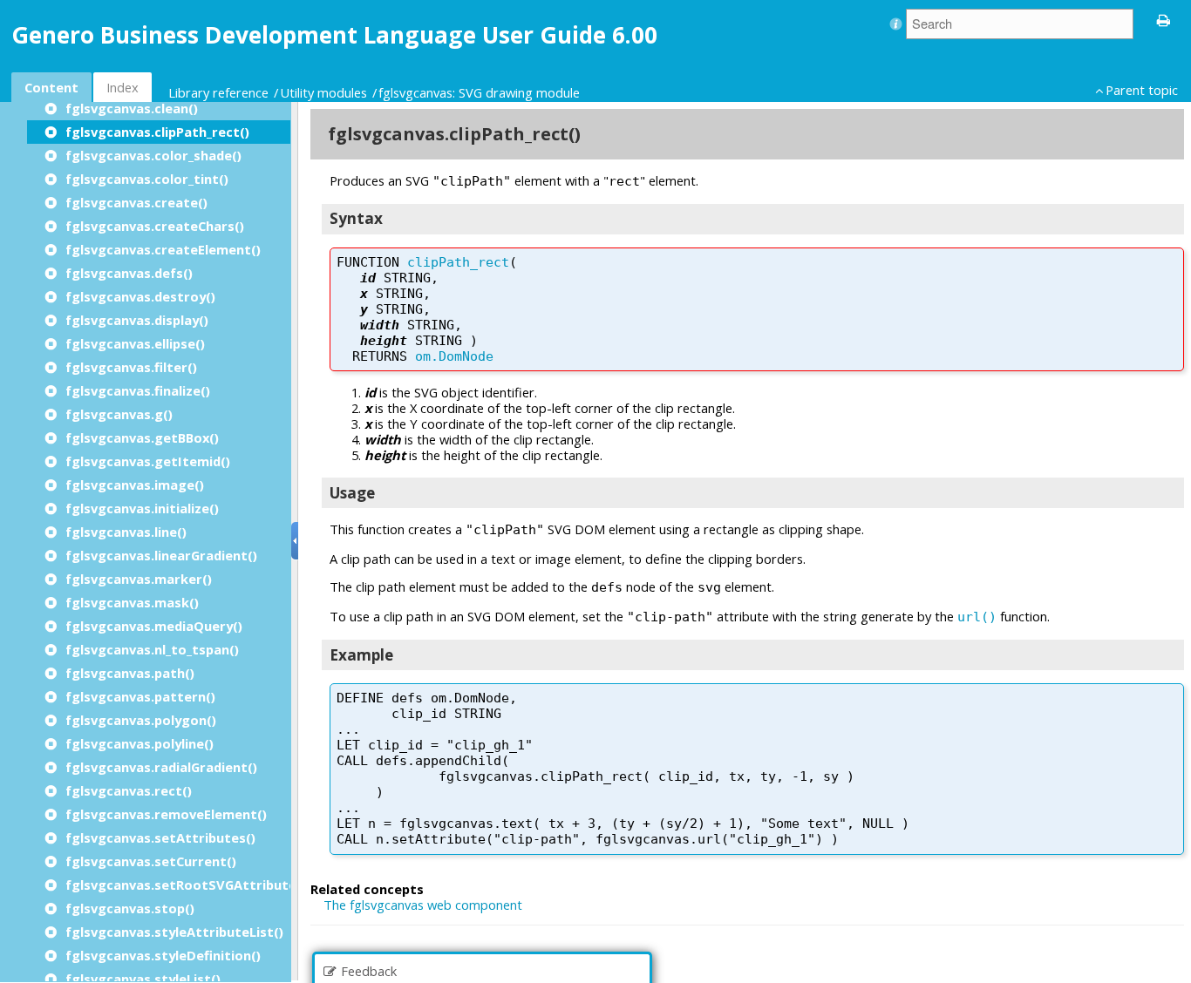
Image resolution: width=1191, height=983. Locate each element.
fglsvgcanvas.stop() (129, 908)
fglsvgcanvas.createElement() (163, 249)
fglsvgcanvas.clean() (131, 108)
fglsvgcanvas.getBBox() (142, 437)
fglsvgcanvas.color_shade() (153, 155)
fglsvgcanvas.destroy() (140, 296)
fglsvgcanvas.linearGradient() (161, 555)
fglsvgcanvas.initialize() (142, 508)
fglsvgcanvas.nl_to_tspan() (152, 649)
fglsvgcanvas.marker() (138, 578)
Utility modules (323, 92)
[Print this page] (1164, 19)
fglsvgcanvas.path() (129, 672)
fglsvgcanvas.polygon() (140, 720)
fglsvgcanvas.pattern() (140, 696)
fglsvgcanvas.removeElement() (166, 814)
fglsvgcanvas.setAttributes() (160, 837)
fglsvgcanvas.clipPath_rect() (157, 131)
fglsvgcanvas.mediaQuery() (153, 625)
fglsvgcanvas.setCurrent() (150, 861)
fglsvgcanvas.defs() (129, 272)
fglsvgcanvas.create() (136, 202)
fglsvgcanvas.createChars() (154, 225)
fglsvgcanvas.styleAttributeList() (174, 931)
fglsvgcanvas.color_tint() (146, 178)
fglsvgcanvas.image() (134, 484)
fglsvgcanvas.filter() (131, 367)
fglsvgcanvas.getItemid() (147, 461)
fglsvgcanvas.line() (126, 531)
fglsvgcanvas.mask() (132, 602)
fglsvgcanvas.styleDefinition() (163, 955)
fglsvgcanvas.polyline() (139, 743)
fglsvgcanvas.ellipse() (135, 343)
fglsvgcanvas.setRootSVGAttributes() (189, 884)
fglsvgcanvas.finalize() (137, 390)
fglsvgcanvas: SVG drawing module (479, 92)
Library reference (218, 92)
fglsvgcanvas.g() (119, 414)
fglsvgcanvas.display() (136, 320)
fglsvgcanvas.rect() (128, 790)
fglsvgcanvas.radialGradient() (161, 767)
